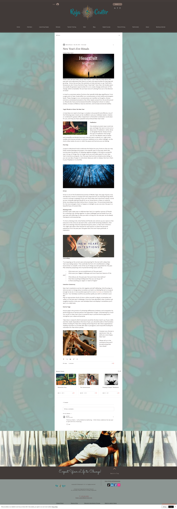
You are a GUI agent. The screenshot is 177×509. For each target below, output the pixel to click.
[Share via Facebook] (63, 359)
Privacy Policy (55, 506)
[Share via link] (73, 359)
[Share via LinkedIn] (70, 359)
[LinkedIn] (115, 8)
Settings (164, 506)
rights (89, 484)
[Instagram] (119, 485)
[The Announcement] (89, 379)
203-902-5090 (85, 496)
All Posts (58, 35)
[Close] (175, 507)
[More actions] (113, 45)
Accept (171, 506)
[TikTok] (108, 485)
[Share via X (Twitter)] (67, 359)
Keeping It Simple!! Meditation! (111, 387)
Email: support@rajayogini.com (84, 497)
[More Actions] (113, 417)
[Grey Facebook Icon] (117, 8)
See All (119, 371)
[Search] (120, 16)
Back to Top (114, 473)
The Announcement (85, 387)
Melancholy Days (62, 387)
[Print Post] (77, 359)
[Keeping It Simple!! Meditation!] (111, 379)
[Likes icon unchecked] (67, 424)
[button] (119, 35)
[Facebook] (115, 485)
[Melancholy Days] (66, 379)
